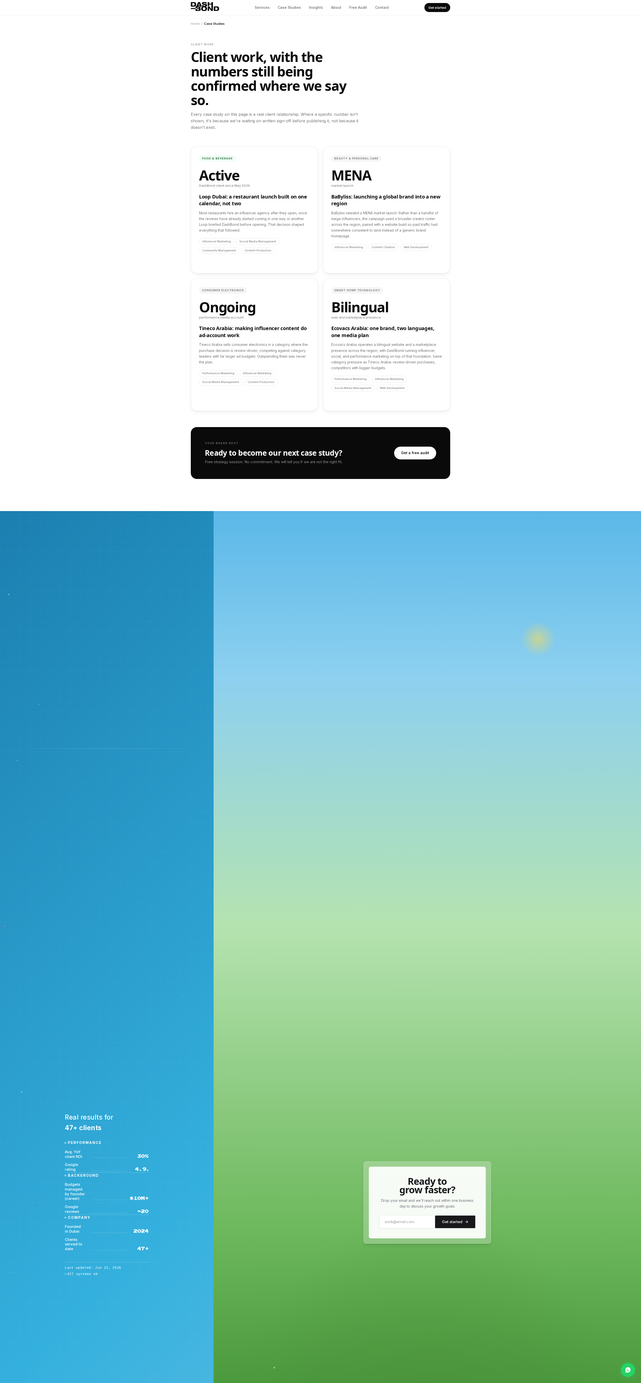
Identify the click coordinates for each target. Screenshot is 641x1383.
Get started (437, 8)
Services (262, 7)
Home (195, 24)
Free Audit (358, 7)
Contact (382, 7)
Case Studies (289, 7)
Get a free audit (415, 453)
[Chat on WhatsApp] (628, 1370)
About (336, 7)
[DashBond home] (205, 7)
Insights (316, 7)
